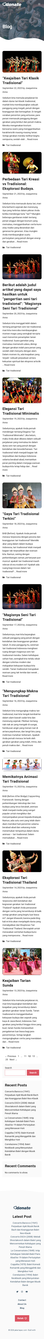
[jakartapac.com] (11, 4)
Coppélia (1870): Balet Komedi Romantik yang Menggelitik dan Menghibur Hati (20, 1136)
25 (7, 1059)
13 (33, 1056)
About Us (22, 1304)
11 (25, 1056)
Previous (10, 1056)
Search (8, 1068)
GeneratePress (22, 1333)
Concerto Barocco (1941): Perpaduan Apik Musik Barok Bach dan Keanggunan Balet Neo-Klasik (21, 1095)
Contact (22, 1300)
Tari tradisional (13, 145)
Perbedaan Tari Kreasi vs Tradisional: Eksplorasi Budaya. (20, 184)
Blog (22, 1308)
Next (13, 1059)
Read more (32, 139)
